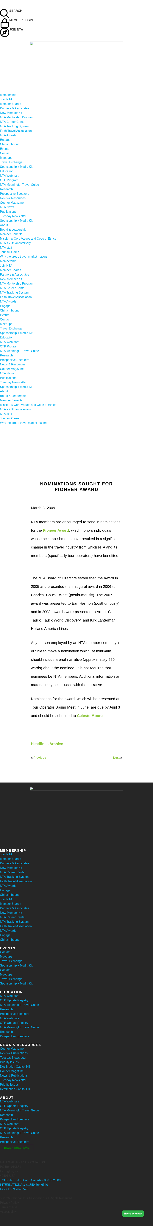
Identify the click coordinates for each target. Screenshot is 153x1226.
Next (116, 757)
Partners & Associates (14, 108)
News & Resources (13, 198)
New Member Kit (11, 112)
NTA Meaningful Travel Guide (19, 184)
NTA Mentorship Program (16, 117)
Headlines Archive (47, 744)
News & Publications (14, 1053)
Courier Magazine (12, 202)
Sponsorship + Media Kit (16, 166)
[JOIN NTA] (4, 32)
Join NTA (6, 99)
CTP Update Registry (14, 1000)
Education (6, 171)
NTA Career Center (12, 121)
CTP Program (9, 180)
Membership (8, 94)
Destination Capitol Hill (15, 1066)
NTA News (7, 207)
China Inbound (10, 144)
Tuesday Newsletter (13, 216)
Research (6, 189)
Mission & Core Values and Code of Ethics (28, 238)
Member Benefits (11, 234)
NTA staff (6, 247)
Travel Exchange (11, 162)
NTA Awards (8, 135)
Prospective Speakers (14, 193)
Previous (39, 757)
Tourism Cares (9, 252)
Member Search (10, 103)
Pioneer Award (56, 530)
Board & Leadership (13, 229)
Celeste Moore (90, 716)
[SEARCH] (4, 13)
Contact (5, 153)
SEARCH (15, 10)
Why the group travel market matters (23, 256)
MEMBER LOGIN (21, 20)
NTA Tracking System (14, 126)
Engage (5, 139)
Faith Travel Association (16, 130)
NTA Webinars (9, 175)
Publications (8, 211)
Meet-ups (6, 157)
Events (4, 148)
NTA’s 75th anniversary (15, 243)
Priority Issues (9, 1062)
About (4, 225)
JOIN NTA (16, 29)
